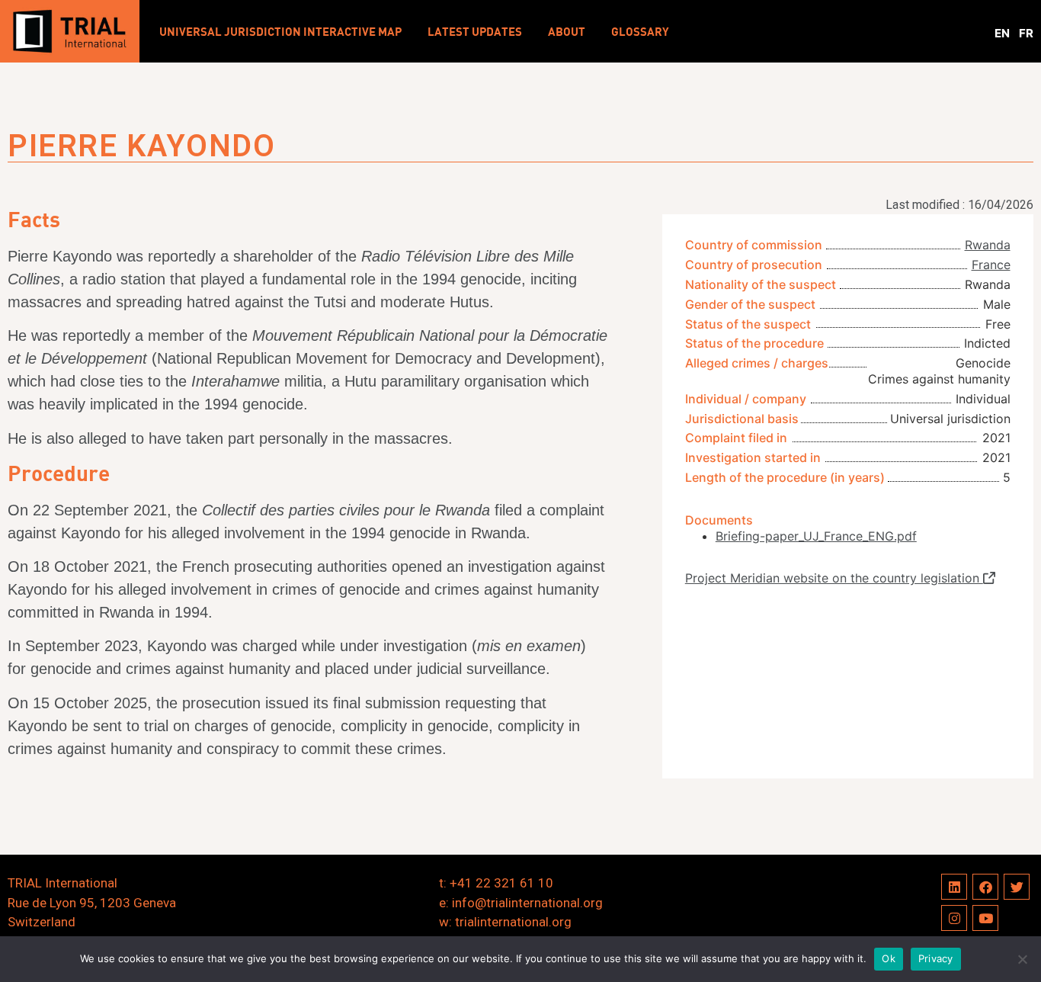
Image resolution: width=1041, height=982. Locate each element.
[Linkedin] (954, 887)
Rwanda (988, 244)
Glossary (640, 31)
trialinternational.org (513, 921)
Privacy (935, 958)
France (991, 264)
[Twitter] (1017, 887)
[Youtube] (985, 918)
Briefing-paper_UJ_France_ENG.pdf (816, 536)
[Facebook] (985, 887)
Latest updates (475, 31)
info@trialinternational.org (527, 902)
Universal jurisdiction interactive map (280, 31)
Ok (888, 958)
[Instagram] (954, 918)
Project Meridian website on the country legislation (834, 578)
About (566, 31)
